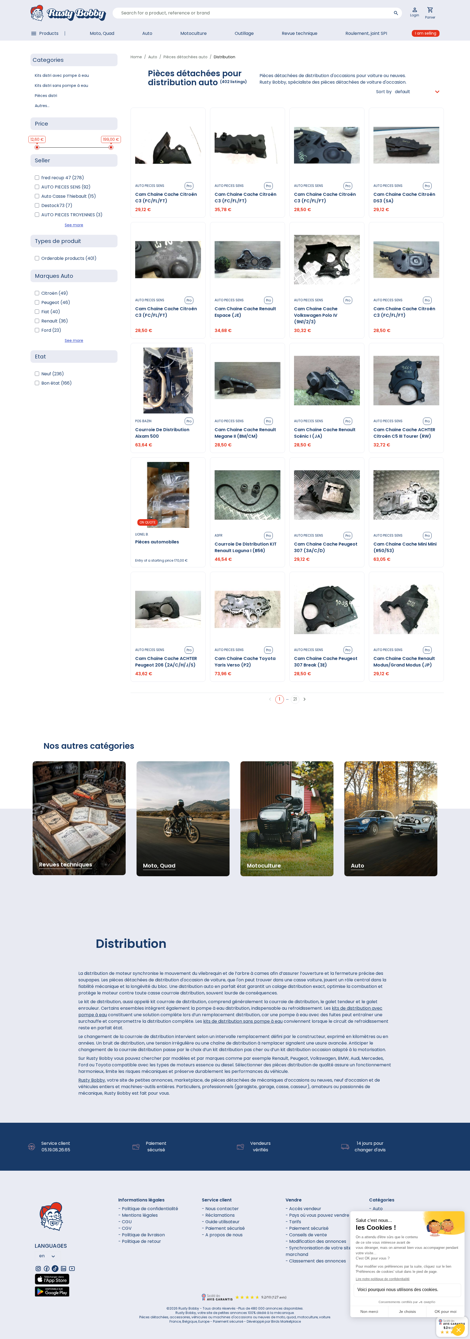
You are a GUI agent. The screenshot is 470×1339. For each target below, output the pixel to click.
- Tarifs (293, 1222)
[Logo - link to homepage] (68, 13)
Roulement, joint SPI (366, 33)
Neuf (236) (52, 374)
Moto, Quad (102, 33)
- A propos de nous (222, 1235)
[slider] (37, 147)
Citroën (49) (54, 293)
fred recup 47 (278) (62, 178)
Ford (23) (51, 330)
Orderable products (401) (69, 258)
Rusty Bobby (91, 1080)
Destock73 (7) (56, 205)
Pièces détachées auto (185, 57)
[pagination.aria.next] (304, 699)
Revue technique (299, 33)
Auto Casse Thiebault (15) (68, 196)
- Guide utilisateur (221, 1222)
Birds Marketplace (286, 1321)
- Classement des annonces (316, 1261)
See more (74, 225)
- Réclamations (218, 1215)
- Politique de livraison (141, 1235)
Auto (147, 33)
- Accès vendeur (303, 1209)
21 (295, 699)
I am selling (425, 33)
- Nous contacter (220, 1209)
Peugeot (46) (55, 302)
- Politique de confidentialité (148, 1209)
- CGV (125, 1228)
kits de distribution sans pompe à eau (243, 1021)
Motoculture (193, 33)
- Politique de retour (139, 1241)
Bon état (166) (56, 383)
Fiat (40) (50, 312)
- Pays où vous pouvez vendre (317, 1215)
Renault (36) (54, 321)
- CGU (125, 1222)
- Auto (376, 1209)
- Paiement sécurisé (223, 1228)
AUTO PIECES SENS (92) (66, 187)
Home (136, 57)
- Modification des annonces (316, 1241)
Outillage (244, 33)
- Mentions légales (138, 1215)
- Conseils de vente (306, 1235)
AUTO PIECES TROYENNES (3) (72, 215)
